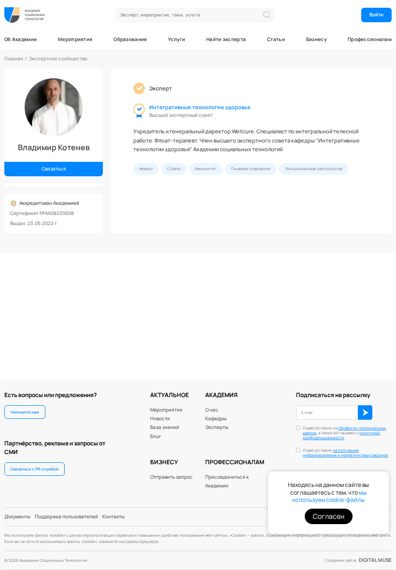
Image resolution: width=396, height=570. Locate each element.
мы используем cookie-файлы (329, 496)
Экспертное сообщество (58, 59)
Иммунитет (205, 168)
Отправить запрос (171, 477)
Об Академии (20, 39)
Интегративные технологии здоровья (199, 107)
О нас (211, 410)
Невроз (146, 168)
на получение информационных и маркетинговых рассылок (345, 452)
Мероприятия (75, 39)
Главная (13, 59)
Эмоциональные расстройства (313, 168)
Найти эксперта (226, 39)
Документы (17, 516)
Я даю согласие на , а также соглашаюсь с (344, 433)
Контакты (113, 516)
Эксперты (216, 427)
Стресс (174, 168)
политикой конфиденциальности (341, 435)
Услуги (176, 39)
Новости (160, 418)
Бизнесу (316, 39)
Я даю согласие (345, 452)
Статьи (276, 39)
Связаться (54, 169)
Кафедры (215, 418)
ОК (365, 412)
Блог (155, 436)
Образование (130, 39)
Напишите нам (25, 412)
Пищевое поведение (250, 168)
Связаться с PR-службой (34, 469)
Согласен (328, 516)
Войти (376, 15)
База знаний (164, 427)
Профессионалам (370, 39)
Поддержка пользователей (66, 516)
